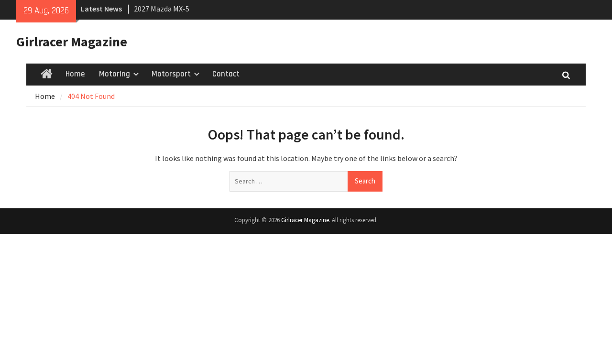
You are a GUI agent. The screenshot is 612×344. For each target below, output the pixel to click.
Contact (226, 74)
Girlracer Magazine (71, 41)
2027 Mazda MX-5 (161, 8)
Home (75, 74)
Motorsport (171, 74)
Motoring (114, 74)
